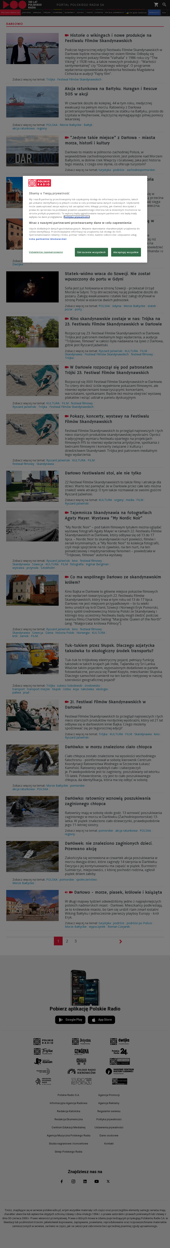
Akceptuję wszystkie (126, 252)
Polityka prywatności (77, 216)
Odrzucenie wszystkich (91, 252)
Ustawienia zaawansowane (46, 252)
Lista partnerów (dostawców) (47, 238)
